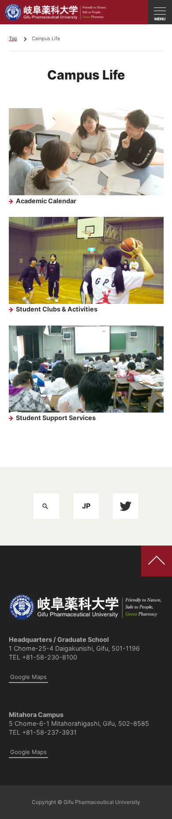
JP (86, 506)
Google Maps (28, 676)
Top (13, 39)
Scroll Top (156, 561)
